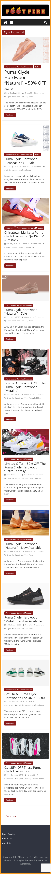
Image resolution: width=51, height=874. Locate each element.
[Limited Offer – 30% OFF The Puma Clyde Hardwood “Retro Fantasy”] (25, 430)
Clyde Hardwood (13, 96)
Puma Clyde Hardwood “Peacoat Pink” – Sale (20, 161)
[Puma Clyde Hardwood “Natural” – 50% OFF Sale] (25, 38)
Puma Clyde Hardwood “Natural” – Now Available (23, 546)
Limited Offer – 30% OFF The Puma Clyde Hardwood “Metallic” (25, 387)
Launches (9, 228)
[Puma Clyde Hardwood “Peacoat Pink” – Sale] (25, 126)
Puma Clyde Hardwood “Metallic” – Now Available (23, 619)
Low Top (24, 96)
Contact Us (7, 838)
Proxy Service (8, 834)
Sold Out (37, 398)
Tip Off (34, 247)
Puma (31, 96)
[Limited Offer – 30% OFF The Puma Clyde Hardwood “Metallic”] (25, 350)
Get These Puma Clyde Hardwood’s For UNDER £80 (24, 696)
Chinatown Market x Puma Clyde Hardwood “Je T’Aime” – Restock (24, 236)
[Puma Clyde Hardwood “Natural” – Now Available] (25, 511)
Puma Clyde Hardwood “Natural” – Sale (20, 311)
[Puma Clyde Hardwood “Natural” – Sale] (25, 277)
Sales (37, 67)
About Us (6, 843)
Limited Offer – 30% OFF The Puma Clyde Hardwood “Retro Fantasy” (25, 467)
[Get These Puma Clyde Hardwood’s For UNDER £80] (25, 661)
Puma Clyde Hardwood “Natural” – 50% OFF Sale (25, 80)
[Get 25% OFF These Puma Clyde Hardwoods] (25, 735)
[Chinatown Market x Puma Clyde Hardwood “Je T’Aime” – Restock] (25, 199)
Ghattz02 (28, 93)
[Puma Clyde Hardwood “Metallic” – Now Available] (25, 584)
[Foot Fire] (5, 22)
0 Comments (39, 93)
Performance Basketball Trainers (19, 67)
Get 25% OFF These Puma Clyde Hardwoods (23, 769)
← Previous (9, 816)
